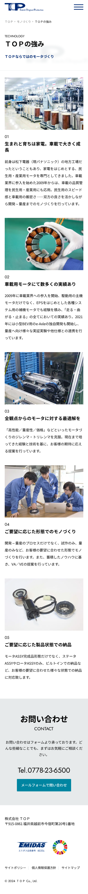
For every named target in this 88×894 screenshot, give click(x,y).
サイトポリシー (15, 867)
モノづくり (24, 21)
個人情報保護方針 (44, 867)
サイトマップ (70, 867)
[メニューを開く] (78, 7)
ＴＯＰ (9, 21)
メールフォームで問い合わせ (44, 784)
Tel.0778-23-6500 (44, 770)
